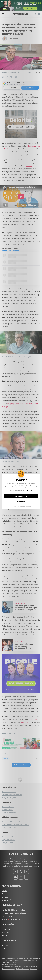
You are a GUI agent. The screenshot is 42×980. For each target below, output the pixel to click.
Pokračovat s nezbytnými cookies (21, 506)
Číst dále (29, 490)
